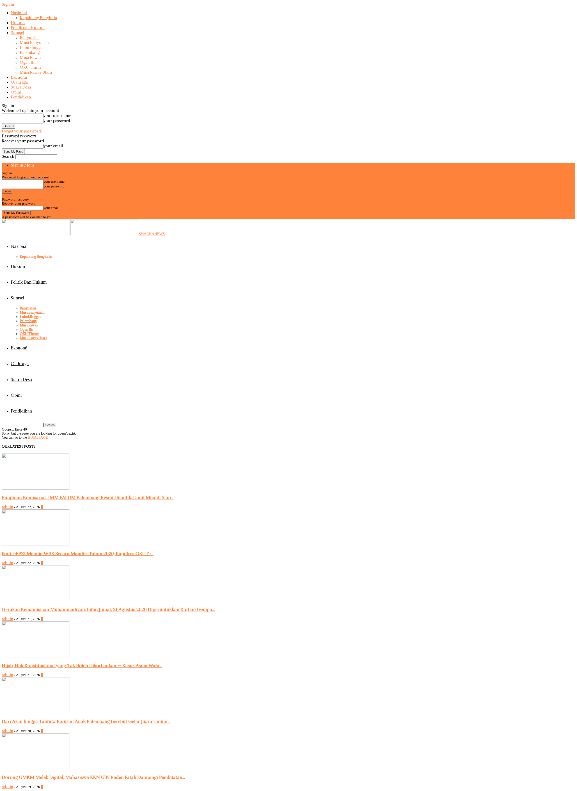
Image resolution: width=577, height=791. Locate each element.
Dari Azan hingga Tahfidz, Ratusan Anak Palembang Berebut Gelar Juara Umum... (86, 721)
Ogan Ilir (28, 62)
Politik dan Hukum (28, 27)
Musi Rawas (30, 57)
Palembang (30, 52)
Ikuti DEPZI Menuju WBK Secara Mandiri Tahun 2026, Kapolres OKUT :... (77, 553)
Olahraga (19, 82)
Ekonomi (19, 77)
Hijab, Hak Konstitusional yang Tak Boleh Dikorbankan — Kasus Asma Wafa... (82, 665)
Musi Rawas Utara (36, 72)
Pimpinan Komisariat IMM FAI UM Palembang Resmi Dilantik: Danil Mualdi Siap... (88, 497)
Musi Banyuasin (34, 42)
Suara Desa (21, 87)
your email (53, 146)
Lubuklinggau (32, 47)
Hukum (18, 22)
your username (57, 115)
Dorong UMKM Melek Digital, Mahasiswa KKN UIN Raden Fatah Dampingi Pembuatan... (93, 777)
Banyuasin (29, 37)
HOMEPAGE (38, 437)
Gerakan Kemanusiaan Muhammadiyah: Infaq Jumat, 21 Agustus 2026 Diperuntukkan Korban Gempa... (108, 609)
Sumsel (17, 32)
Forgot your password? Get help (25, 195)
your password (57, 120)
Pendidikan (21, 97)
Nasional (19, 12)
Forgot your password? (22, 131)
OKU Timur (30, 67)
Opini (16, 92)
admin (7, 506)
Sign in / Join (22, 165)
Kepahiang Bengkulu (38, 17)
